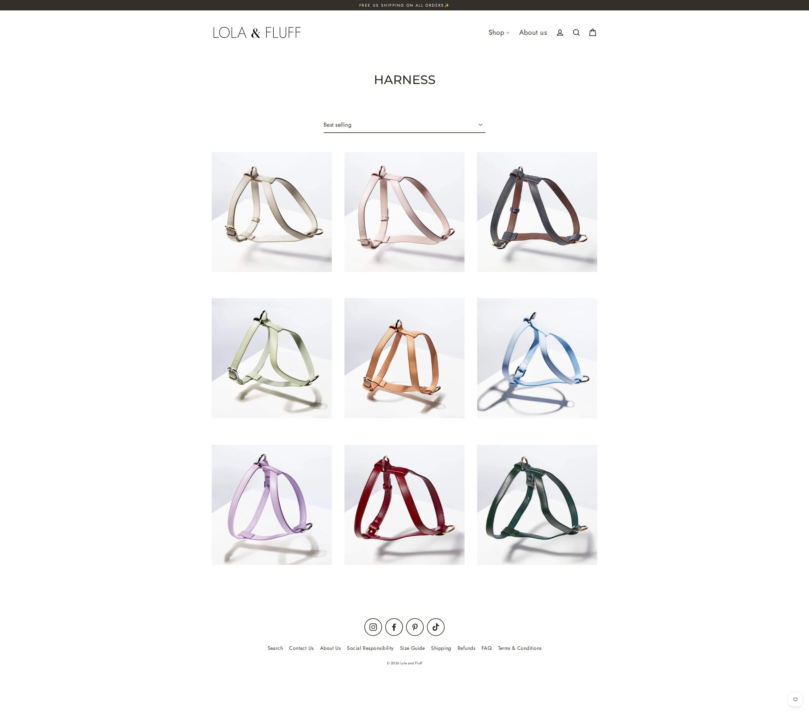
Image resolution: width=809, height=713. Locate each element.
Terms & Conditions (519, 648)
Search (275, 648)
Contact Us (301, 648)
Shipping (441, 648)
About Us (330, 648)
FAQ (487, 648)
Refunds (466, 648)
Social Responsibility (370, 648)
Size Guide (412, 648)
